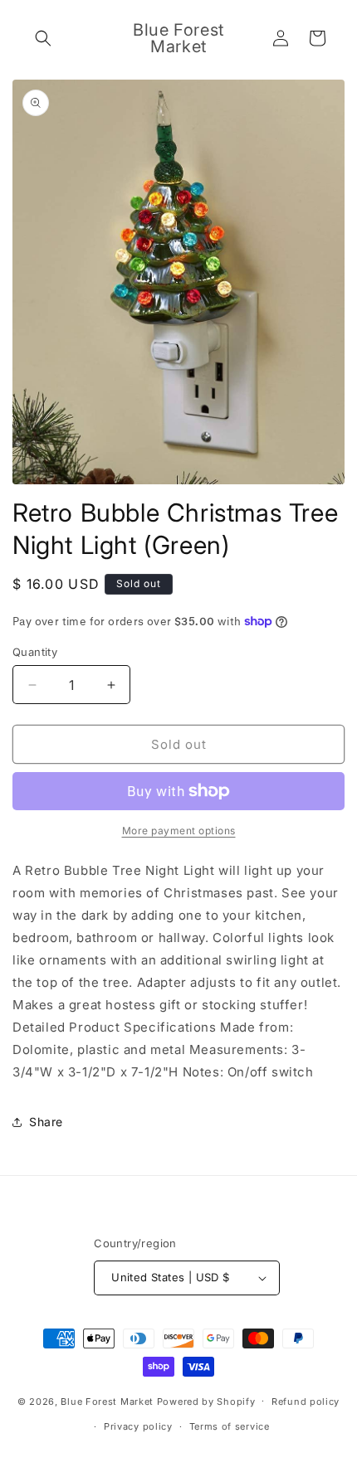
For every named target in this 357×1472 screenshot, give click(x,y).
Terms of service (229, 1426)
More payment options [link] (179, 830)
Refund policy (305, 1401)
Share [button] (46, 1122)
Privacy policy (138, 1426)
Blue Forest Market (107, 1400)
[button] (43, 38)
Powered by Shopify (206, 1400)
